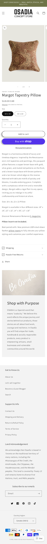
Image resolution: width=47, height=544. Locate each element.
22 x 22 (20, 114)
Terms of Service (12, 429)
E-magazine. (35, 216)
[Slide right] (29, 87)
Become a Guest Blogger (15, 389)
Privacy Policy (11, 435)
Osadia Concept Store (20, 539)
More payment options (24, 148)
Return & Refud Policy (14, 423)
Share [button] (7, 261)
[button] (3, 13)
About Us (9, 377)
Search (8, 394)
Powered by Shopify (31, 539)
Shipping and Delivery (14, 417)
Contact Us (9, 411)
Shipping (4, 104)
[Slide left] (18, 87)
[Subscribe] (39, 494)
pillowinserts (15, 230)
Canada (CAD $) (22, 521)
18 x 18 (8, 114)
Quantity (5, 119)
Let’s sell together (12, 383)
